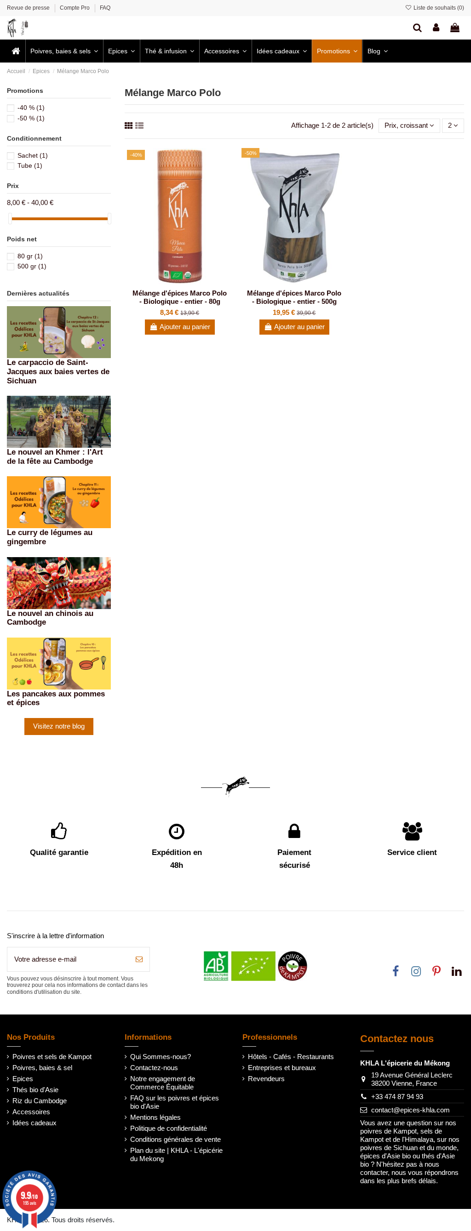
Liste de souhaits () (438, 8)
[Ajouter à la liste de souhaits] (173, 281)
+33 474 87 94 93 (397, 1096)
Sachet (32, 155)
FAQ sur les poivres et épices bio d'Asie (174, 1102)
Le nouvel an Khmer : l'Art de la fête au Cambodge (55, 456)
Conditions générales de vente (175, 1139)
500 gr (31, 266)
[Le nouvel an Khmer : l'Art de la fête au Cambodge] (59, 421)
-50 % (31, 118)
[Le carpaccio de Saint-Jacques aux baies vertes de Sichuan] (59, 332)
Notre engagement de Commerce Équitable (162, 1083)
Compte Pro (75, 8)
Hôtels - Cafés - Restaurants (291, 1056)
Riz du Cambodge (39, 1101)
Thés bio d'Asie (35, 1090)
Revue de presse (29, 8)
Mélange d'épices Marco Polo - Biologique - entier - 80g (179, 297)
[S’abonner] (139, 959)
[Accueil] (16, 51)
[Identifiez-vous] (436, 28)
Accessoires (31, 1112)
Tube (29, 165)
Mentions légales (155, 1117)
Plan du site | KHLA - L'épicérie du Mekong (176, 1154)
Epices (22, 1079)
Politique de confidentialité (168, 1128)
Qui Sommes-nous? (160, 1056)
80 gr (30, 256)
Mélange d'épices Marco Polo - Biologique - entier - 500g (294, 297)
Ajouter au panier (185, 327)
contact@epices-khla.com (410, 1110)
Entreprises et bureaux (282, 1067)
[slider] (10, 218)
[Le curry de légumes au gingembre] (59, 502)
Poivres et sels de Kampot (52, 1056)
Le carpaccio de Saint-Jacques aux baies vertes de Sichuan (58, 371)
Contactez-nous (154, 1067)
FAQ (105, 8)
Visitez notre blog (59, 726)
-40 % (31, 107)
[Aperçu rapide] (187, 281)
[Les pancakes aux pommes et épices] (59, 663)
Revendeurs (266, 1079)
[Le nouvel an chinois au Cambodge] (59, 582)
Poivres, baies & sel (42, 1067)
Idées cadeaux (34, 1123)
